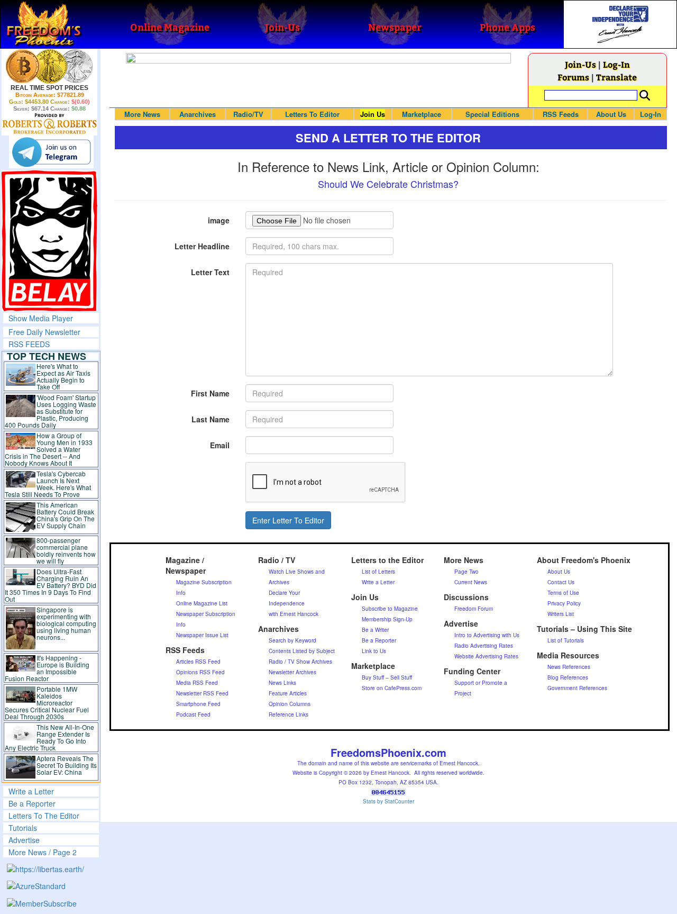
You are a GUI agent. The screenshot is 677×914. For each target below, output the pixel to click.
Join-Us (580, 64)
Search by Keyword (292, 640)
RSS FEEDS (29, 344)
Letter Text (210, 272)
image (219, 220)
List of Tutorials (565, 640)
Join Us (372, 114)
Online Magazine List (201, 603)
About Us (611, 114)
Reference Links (288, 714)
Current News (470, 582)
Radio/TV (248, 114)
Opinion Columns (289, 704)
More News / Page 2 (42, 852)
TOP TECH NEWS (46, 356)
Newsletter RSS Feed (202, 693)
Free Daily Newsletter (44, 332)
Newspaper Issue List (202, 635)
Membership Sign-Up (387, 619)
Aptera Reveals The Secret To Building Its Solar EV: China (66, 765)
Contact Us (560, 582)
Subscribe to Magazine (390, 608)
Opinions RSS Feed (200, 672)
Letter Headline (202, 246)
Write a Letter (31, 791)
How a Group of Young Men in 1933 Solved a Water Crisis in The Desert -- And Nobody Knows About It (49, 449)
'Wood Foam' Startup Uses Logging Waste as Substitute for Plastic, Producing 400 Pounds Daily (50, 411)
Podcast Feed (193, 714)
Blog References (567, 677)
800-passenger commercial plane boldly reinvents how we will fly (66, 550)
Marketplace (421, 114)
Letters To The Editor (43, 815)
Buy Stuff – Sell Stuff (387, 677)
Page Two (466, 571)
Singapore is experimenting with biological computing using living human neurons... (66, 623)
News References (568, 667)
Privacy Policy (564, 603)
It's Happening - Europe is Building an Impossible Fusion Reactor (47, 668)
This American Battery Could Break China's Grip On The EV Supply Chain (65, 515)
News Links (282, 682)
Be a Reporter (32, 803)
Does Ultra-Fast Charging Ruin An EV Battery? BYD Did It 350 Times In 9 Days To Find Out (50, 585)
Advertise (24, 840)
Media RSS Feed (197, 682)
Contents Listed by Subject (302, 651)
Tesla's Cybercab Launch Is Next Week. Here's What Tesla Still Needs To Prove (48, 484)
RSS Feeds (561, 114)
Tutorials (22, 827)
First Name (210, 393)
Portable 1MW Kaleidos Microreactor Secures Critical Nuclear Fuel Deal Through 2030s (47, 702)
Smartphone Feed (198, 704)
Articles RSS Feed (198, 661)
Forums (573, 77)
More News (142, 114)
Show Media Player (40, 318)
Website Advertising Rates (486, 656)
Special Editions (492, 114)
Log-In (616, 64)
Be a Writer (375, 630)
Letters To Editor (312, 114)
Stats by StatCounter (388, 801)
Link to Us (374, 651)
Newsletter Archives (292, 672)
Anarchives (197, 114)
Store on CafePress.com (392, 688)
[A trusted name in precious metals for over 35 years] (49, 123)
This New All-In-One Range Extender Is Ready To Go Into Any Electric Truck (49, 737)
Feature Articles (288, 693)
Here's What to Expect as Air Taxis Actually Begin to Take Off (63, 376)
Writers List (560, 614)
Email (220, 445)
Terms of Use (563, 592)
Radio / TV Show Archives (300, 661)
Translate (616, 77)
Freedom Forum (473, 608)
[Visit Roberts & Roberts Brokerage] (49, 66)
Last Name (210, 419)
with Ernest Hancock (293, 614)
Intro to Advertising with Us (486, 635)
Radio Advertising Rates (483, 645)
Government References (577, 688)
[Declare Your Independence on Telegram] (51, 152)
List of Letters (378, 571)
